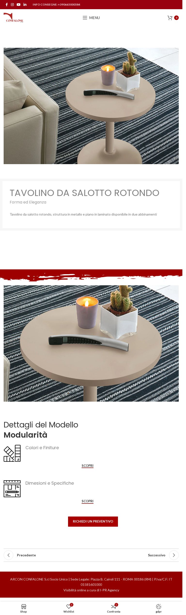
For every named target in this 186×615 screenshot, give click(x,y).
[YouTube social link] (18, 4)
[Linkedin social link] (25, 4)
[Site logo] (13, 17)
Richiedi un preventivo (93, 521)
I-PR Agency (109, 590)
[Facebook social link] (6, 4)
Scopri (87, 466)
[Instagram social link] (12, 4)
